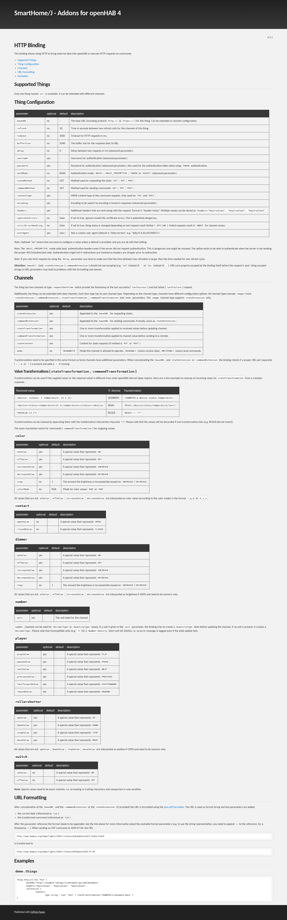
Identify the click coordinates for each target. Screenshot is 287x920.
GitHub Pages (38, 912)
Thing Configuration (28, 64)
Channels (22, 68)
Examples (23, 76)
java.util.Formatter (174, 807)
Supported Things (27, 60)
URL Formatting (26, 72)
